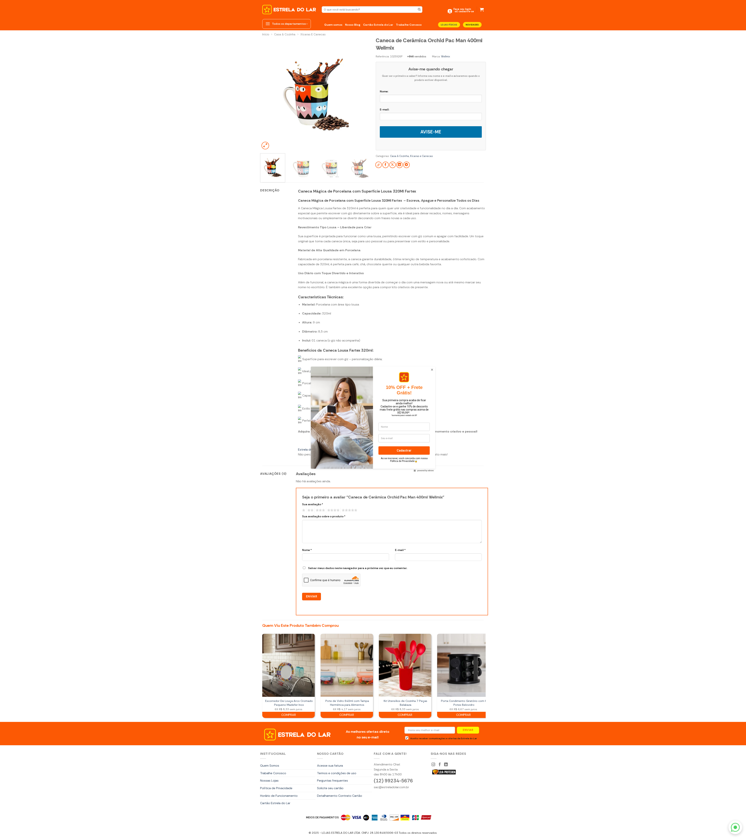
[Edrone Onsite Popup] (373, 419)
